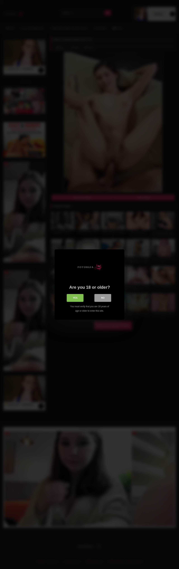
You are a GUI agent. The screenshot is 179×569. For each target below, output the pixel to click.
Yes (75, 298)
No (102, 298)
